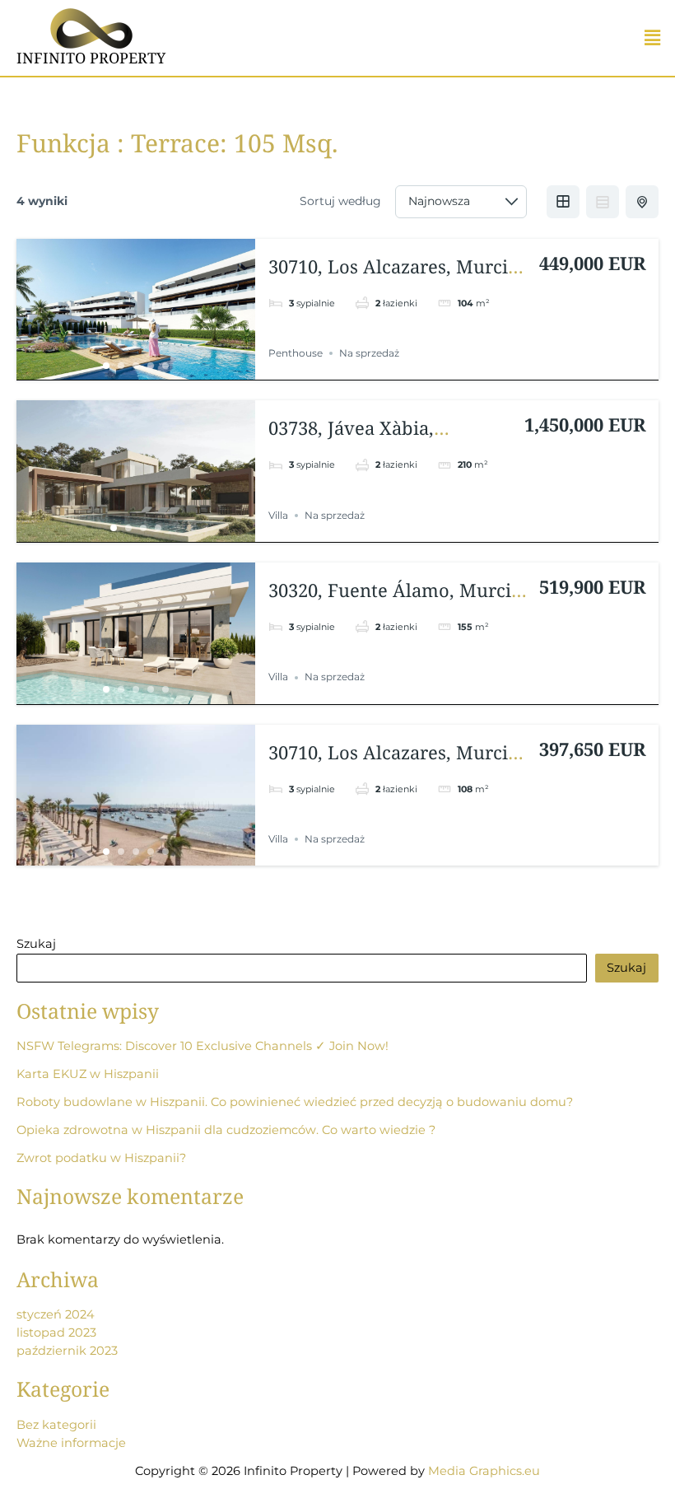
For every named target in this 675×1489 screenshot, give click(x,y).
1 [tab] (106, 365)
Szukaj (36, 943)
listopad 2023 (56, 1332)
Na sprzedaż (369, 353)
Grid (563, 201)
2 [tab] (121, 365)
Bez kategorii (56, 1424)
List (602, 201)
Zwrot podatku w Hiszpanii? (101, 1158)
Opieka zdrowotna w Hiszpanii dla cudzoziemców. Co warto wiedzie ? (225, 1130)
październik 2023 (67, 1350)
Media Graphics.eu (484, 1470)
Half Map (642, 201)
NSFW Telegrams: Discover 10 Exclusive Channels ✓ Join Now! (202, 1046)
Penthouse (295, 353)
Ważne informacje (71, 1442)
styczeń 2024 (55, 1314)
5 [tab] (165, 365)
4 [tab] (150, 365)
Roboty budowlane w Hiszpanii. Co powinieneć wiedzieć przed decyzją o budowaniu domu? (294, 1102)
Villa (278, 515)
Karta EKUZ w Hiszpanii (87, 1074)
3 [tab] (136, 365)
